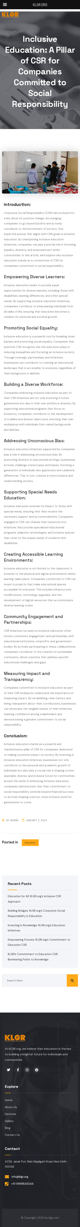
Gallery (9, 1121)
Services (10, 1114)
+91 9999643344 (22, 1184)
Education (30, 842)
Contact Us (12, 1135)
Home (8, 1100)
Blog (7, 1128)
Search (72, 980)
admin (14, 820)
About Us (11, 1107)
